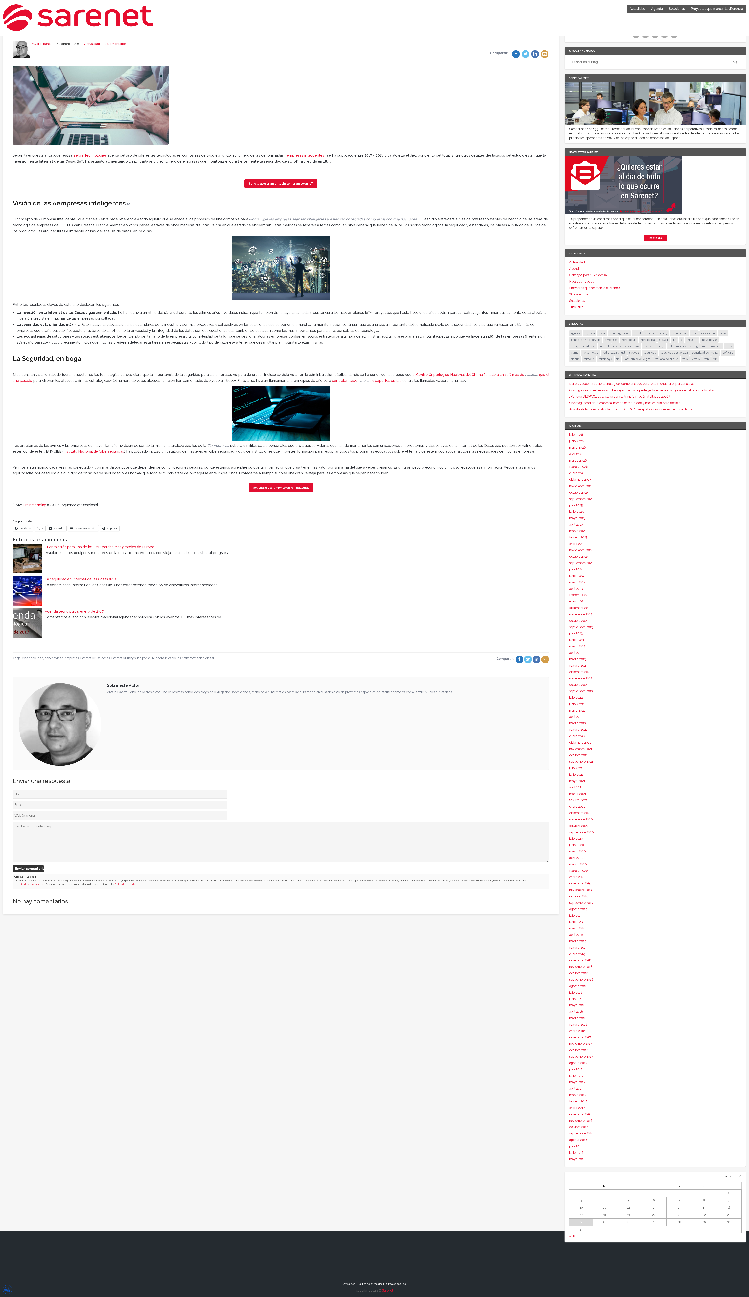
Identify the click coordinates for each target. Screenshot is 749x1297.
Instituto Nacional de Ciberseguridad (93, 451)
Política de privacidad (125, 884)
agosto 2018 (578, 986)
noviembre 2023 (581, 614)
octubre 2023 (578, 621)
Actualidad (637, 9)
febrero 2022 (578, 729)
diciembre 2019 (580, 883)
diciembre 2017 (580, 1037)
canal (602, 333)
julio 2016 (576, 1146)
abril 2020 (576, 858)
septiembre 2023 (581, 627)
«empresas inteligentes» (305, 155)
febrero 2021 (578, 800)
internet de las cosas (95, 658)
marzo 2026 (578, 460)
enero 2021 (577, 806)
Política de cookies (395, 1283)
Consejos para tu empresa (588, 275)
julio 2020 (576, 838)
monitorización (711, 346)
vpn (706, 359)
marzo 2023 (578, 659)
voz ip (696, 359)
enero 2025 (577, 544)
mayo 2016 (577, 1159)
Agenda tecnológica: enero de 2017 (74, 611)
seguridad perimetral (705, 352)
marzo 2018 (577, 1018)
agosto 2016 (578, 1140)
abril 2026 (576, 454)
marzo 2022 (578, 723)
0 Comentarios (115, 44)
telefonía (589, 359)
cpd (694, 333)
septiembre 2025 (581, 499)
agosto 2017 (578, 1063)
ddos (723, 333)
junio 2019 (576, 922)
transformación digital (198, 658)
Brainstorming (34, 505)
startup (575, 359)
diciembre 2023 (580, 608)
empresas (72, 658)
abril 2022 (576, 717)
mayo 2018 (577, 1005)
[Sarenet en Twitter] (646, 36)
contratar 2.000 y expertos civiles (366, 380)
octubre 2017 (578, 1050)
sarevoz (634, 352)
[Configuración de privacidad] (7, 1289)
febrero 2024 (578, 595)
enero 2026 (577, 473)
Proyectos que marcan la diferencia (717, 9)
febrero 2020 (578, 871)
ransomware (590, 352)
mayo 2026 (577, 447)
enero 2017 (577, 1108)
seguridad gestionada (674, 352)
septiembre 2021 (581, 761)
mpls (728, 346)
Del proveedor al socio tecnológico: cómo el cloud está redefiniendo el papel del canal (631, 384)
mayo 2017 (577, 1082)
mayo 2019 (577, 928)
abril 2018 (576, 1011)
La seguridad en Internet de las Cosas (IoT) (80, 579)
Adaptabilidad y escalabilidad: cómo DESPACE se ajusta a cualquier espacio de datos (630, 409)
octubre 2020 (579, 826)
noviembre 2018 (580, 967)
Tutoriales (576, 307)
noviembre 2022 (581, 678)
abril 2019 (576, 935)
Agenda (657, 9)
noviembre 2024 (581, 550)
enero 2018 (577, 1031)
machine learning (687, 346)
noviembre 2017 (580, 1043)
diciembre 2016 (580, 1114)
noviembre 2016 (580, 1121)
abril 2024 (576, 589)
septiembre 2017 (581, 1056)
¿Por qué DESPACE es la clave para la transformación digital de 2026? (619, 396)
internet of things (123, 658)
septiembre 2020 (581, 832)
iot (139, 658)
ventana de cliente (666, 359)
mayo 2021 (577, 781)
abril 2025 (576, 524)
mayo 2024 (577, 582)
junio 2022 (576, 704)
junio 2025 (576, 511)
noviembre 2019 (580, 890)
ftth (674, 339)
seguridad (649, 352)
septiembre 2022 (581, 691)
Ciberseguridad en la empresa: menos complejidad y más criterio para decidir (624, 403)
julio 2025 (576, 505)
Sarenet (387, 1290)
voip (685, 359)
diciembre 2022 (580, 672)
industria (692, 339)
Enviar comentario (29, 869)
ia (681, 339)
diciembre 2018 (580, 960)
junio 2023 (576, 640)
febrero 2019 (578, 947)
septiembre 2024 (581, 563)
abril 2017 (576, 1088)
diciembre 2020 (580, 813)
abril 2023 (576, 653)
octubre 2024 (579, 556)
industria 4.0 (709, 339)
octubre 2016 (578, 1127)
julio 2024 (576, 569)
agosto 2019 (578, 909)
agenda (575, 333)
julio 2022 (576, 697)
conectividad (54, 658)
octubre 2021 (578, 755)
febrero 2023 (578, 665)
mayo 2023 (577, 646)
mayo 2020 (577, 851)
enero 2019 (577, 954)
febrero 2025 (578, 537)
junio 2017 (576, 1076)
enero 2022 (577, 736)
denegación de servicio (586, 339)
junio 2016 (576, 1153)
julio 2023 (576, 633)
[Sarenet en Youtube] (665, 36)
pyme (146, 658)
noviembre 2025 (581, 486)
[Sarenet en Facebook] (636, 36)
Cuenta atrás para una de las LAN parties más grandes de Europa (99, 547)
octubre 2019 (578, 896)
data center (708, 333)
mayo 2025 (577, 518)
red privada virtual (614, 352)
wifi (715, 359)
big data (590, 333)
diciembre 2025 (580, 479)
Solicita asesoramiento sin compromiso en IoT (281, 183)
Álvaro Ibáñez (42, 44)
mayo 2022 (577, 710)
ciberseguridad (32, 658)
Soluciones (677, 9)
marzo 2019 (577, 941)
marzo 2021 (577, 794)
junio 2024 (576, 576)
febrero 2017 (578, 1101)
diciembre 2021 (580, 742)
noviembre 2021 (580, 749)
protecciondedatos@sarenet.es (29, 884)
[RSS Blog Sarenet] (674, 36)
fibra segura (629, 339)
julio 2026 (576, 435)
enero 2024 (577, 601)
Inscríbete (655, 237)
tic (617, 359)
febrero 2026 (578, 467)
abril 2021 (576, 787)
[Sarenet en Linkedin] (655, 36)
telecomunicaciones (166, 658)
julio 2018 (576, 992)
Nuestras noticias (581, 281)
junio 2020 (576, 845)
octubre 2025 (578, 492)
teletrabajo (605, 359)
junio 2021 (576, 774)
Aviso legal (349, 1283)
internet (604, 346)
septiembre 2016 (581, 1133)
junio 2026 (576, 441)
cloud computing (656, 333)
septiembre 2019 (581, 903)
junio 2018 (576, 999)
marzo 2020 (578, 864)
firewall (663, 339)
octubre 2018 (578, 973)
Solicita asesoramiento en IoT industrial (281, 487)
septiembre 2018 (581, 979)
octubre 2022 (578, 685)
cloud (637, 333)
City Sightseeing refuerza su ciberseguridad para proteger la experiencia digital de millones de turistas (642, 390)
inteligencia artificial (583, 346)
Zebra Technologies (90, 155)
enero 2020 (577, 877)
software (728, 352)
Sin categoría (578, 294)
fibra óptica (648, 339)
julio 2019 (576, 915)
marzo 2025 (578, 531)
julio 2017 (575, 1069)
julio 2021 (575, 768)
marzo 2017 (577, 1095)
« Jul (572, 1236)
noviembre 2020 (581, 819)
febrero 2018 (578, 1024)
